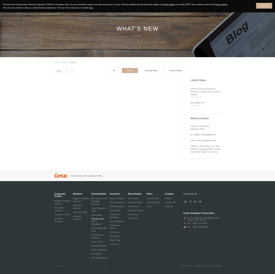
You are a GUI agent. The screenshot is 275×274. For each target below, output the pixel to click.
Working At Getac (135, 202)
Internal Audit (115, 210)
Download (169, 206)
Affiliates (168, 198)
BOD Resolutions (117, 206)
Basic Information (117, 198)
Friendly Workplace (99, 246)
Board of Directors (117, 202)
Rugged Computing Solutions (62, 202)
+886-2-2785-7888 (199, 223)
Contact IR (114, 244)
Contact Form (170, 202)
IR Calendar (114, 232)
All (114, 70)
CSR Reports (96, 254)
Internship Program (136, 210)
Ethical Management (96, 222)
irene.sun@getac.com (206, 140)
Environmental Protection (97, 236)
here (91, 8)
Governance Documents (115, 215)
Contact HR (133, 218)
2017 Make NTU (197, 103)
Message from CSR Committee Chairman (99, 201)
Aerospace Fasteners (58, 220)
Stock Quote (115, 236)
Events (130, 70)
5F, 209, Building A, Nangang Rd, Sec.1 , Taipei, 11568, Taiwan (203, 219)
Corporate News (151, 70)
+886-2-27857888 (202, 135)
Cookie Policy (215, 266)
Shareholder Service (115, 226)
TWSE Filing (115, 240)
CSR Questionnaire (99, 258)
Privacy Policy (186, 266)
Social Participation (99, 250)
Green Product (97, 242)
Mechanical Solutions (59, 209)
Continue (264, 6)
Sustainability (96, 215)
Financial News (175, 70)
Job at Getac (133, 214)
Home (57, 62)
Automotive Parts (61, 215)
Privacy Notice (169, 4)
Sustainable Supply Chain (99, 229)
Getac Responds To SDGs (99, 209)
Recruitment (133, 198)
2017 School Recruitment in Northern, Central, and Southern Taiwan (205, 92)
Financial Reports (117, 221)
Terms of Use (201, 266)
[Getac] (61, 176)
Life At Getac (133, 206)
